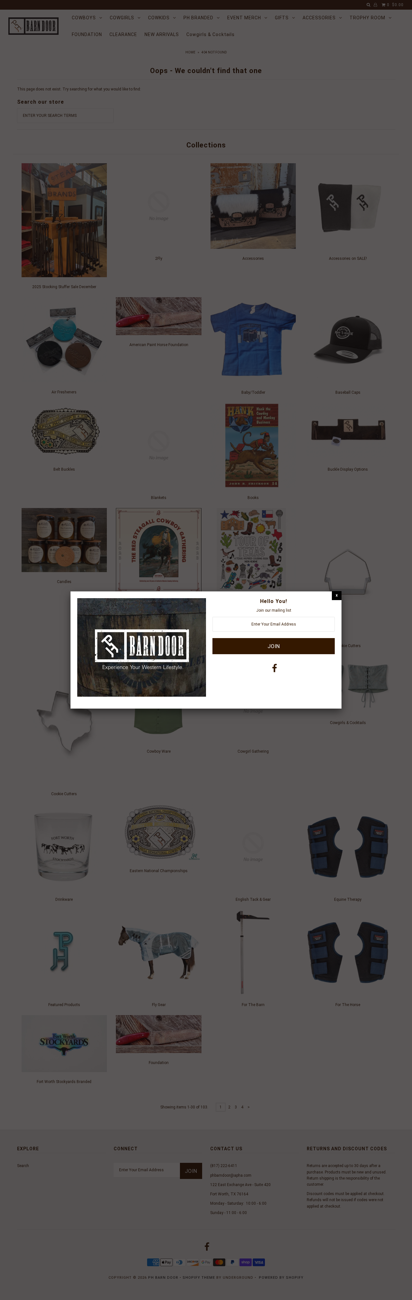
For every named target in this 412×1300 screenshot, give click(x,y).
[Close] (337, 595)
